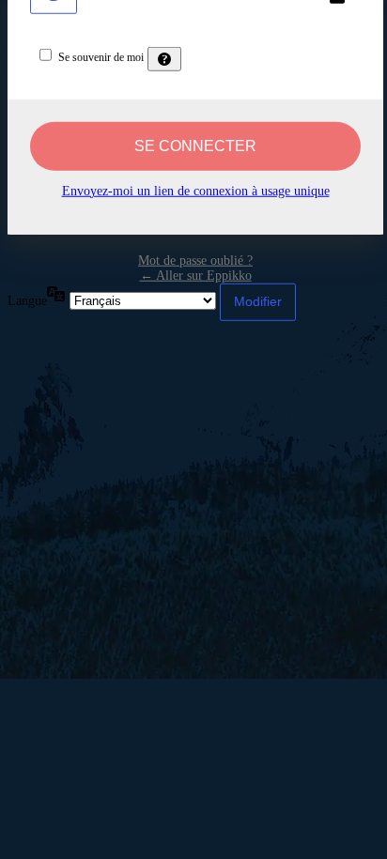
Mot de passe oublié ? (195, 260)
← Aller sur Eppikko (196, 275)
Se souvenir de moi (101, 56)
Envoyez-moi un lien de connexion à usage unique (196, 190)
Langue (27, 300)
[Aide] (164, 58)
